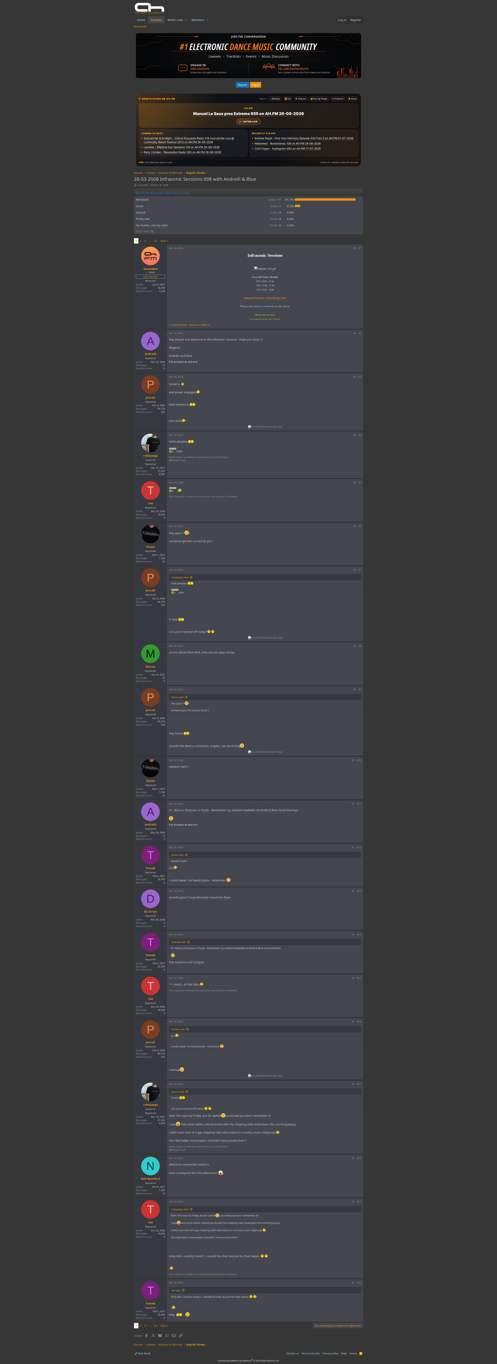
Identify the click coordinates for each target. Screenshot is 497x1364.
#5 (359, 482)
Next (163, 241)
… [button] (150, 241)
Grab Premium (180, 325)
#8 (359, 645)
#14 (359, 934)
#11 (359, 804)
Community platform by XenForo (248, 1360)
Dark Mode (144, 1353)
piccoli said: (177, 1091)
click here (277, 319)
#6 (359, 526)
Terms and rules (311, 1353)
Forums (156, 20)
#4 (359, 435)
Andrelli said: (178, 942)
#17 (359, 1084)
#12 (359, 847)
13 (155, 241)
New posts (140, 26)
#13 (359, 891)
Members (198, 20)
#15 (359, 978)
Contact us (292, 1353)
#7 (359, 569)
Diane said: (177, 697)
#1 (359, 248)
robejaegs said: (180, 577)
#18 (359, 1158)
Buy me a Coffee (198, 325)
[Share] (354, 248)
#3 (359, 376)
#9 (359, 689)
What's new (175, 20)
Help (344, 1353)
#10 (359, 760)
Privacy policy (330, 1353)
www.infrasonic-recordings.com (265, 298)
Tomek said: (178, 1029)
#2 (359, 333)
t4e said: (176, 1290)
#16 (359, 1021)
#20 (359, 1282)
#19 (359, 1201)
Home (141, 20)
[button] (186, 19)
